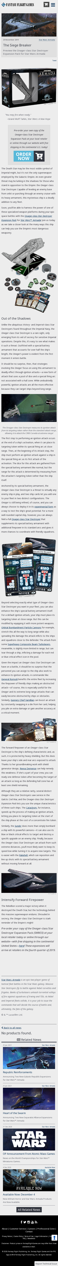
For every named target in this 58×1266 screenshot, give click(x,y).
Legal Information (41, 1236)
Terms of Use (29, 1236)
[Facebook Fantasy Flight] (22, 1222)
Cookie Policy (18, 1236)
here (21, 945)
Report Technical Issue (46, 1263)
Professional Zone (46, 1228)
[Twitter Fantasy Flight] (25, 1222)
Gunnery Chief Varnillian (22, 700)
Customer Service (17, 1228)
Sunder (18, 825)
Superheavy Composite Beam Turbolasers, (29, 644)
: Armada (15, 979)
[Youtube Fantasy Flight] (33, 1222)
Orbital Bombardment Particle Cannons (21, 627)
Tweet (54, 60)
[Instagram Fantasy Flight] (29, 1222)
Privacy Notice (7, 1236)
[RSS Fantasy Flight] (36, 1222)
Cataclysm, (31, 807)
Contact (29, 1231)
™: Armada (31, 220)
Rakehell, (23, 855)
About (4, 1228)
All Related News (29, 1210)
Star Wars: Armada (47, 40)
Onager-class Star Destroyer (26, 519)
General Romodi (9, 679)
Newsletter (31, 1238)
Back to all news (12, 1027)
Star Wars (6, 979)
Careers (31, 1228)
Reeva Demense (28, 768)
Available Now (50, 1167)
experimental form (43, 506)
